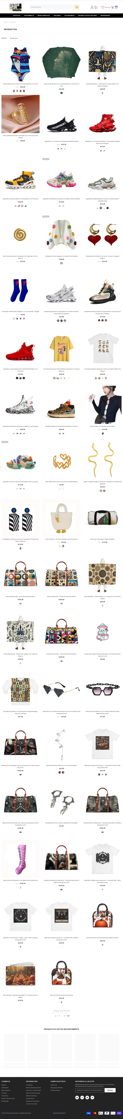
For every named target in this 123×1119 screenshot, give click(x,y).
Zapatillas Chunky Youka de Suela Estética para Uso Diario (20, 482)
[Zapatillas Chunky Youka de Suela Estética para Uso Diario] (20, 460)
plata (63, 488)
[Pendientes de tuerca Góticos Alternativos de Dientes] (61, 801)
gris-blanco (104, 150)
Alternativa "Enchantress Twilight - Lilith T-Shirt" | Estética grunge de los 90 (20, 939)
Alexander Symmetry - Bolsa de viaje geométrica (61, 654)
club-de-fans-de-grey (105, 378)
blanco (64, 148)
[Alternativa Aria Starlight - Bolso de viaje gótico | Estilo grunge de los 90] (20, 744)
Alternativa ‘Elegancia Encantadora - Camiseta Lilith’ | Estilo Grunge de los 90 (102, 881)
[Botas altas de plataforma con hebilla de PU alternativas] (20, 859)
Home (5, 22)
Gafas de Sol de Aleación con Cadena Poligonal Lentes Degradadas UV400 (102, 712)
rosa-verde (23, 318)
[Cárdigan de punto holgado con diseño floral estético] (61, 235)
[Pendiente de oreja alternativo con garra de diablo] (61, 744)
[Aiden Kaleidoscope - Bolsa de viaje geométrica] (20, 575)
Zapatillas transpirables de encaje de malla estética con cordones (20, 370)
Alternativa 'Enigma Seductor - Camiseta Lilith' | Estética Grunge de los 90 (61, 939)
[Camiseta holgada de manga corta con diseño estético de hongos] (102, 347)
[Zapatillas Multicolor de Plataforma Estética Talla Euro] (61, 405)
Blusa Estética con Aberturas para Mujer (102, 426)
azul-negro (20, 433)
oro (59, 488)
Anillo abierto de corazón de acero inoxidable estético (61, 482)
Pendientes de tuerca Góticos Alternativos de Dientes (61, 823)
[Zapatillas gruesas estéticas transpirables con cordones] (20, 177)
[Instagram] (77, 1097)
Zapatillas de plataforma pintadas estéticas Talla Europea (20, 426)
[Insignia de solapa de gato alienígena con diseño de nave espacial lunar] (102, 632)
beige (58, 320)
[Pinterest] (82, 1097)
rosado (59, 205)
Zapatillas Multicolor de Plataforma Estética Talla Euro (61, 426)
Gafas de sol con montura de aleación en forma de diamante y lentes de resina (61, 712)
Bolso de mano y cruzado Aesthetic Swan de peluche (61, 539)
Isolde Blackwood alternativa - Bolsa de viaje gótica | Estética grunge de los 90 (102, 824)
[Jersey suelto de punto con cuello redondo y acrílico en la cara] (61, 62)
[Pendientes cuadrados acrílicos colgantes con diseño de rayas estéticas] (20, 517)
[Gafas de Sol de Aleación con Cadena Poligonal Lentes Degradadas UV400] (102, 690)
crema (102, 93)
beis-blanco (97, 207)
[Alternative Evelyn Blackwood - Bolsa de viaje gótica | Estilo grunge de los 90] (20, 801)
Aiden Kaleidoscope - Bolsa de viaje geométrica (20, 596)
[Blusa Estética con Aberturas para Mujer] (102, 405)
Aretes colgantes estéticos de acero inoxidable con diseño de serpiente (102, 483)
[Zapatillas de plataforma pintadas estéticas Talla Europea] (20, 405)
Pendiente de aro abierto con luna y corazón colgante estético (102, 257)
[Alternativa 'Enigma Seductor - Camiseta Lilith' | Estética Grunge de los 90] (61, 916)
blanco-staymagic (57, 378)
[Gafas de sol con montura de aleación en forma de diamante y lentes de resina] (61, 690)
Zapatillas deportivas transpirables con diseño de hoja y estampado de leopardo (61, 312)
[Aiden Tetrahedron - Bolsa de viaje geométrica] (61, 575)
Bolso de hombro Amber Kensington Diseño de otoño (102, 938)
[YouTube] (92, 1097)
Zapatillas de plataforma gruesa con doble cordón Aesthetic (61, 199)
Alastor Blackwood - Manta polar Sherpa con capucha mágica (20, 655)
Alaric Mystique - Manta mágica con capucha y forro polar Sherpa (102, 597)
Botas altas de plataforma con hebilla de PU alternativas (20, 880)
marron (20, 603)
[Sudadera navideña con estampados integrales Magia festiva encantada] (20, 690)
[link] (14, 1064)
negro (58, 148)
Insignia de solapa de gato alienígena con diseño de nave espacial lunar (102, 655)
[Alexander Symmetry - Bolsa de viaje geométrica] (61, 632)
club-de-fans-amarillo (64, 378)
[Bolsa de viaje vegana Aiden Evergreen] (102, 517)
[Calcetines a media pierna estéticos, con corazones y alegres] (20, 290)
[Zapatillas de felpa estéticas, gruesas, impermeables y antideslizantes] (102, 177)
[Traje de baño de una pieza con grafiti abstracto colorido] (20, 62)
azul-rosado (20, 318)
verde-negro (17, 318)
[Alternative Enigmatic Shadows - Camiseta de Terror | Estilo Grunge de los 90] (102, 744)
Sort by (3, 38)
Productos (13, 22)
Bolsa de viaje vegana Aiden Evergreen (102, 539)
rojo (23, 90)
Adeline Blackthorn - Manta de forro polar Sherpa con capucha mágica (102, 85)
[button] (15, 38)
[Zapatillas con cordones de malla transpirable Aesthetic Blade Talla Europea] (102, 120)
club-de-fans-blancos (61, 378)
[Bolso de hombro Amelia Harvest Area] (61, 974)
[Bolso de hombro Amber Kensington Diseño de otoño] (102, 916)
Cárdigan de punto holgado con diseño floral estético (61, 256)
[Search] (54, 7)
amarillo (15, 205)
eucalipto (105, 774)
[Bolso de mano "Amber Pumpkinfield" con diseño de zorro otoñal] (20, 974)
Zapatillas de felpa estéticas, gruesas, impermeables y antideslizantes (102, 200)
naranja (20, 488)
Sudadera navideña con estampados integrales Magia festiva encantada (20, 712)
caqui (99, 378)
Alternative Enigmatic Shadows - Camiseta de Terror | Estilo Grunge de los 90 (102, 766)
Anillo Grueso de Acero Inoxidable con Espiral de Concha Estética (20, 257)
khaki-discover (95, 378)
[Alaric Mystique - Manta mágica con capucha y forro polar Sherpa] (102, 575)
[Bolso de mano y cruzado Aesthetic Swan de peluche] (61, 517)
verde (20, 90)
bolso (59, 546)
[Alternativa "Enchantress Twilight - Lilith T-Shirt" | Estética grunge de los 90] (20, 916)
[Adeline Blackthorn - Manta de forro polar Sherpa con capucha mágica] (102, 62)
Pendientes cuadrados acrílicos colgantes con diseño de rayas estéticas (20, 540)
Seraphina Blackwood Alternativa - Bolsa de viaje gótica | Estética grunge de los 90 (61, 881)
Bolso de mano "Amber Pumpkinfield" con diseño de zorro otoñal (20, 996)
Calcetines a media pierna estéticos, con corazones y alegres (20, 311)
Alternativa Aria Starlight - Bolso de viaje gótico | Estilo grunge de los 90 (20, 766)
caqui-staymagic (54, 378)
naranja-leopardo (59, 433)
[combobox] (52, 7)
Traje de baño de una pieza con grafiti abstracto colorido (20, 84)
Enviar (110, 1090)
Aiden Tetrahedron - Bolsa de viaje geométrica (61, 596)
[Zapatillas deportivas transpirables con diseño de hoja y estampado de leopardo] (61, 290)
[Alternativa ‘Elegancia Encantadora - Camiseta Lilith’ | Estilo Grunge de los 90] (102, 859)
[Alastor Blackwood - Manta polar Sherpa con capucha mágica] (20, 632)
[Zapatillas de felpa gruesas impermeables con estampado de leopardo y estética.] (102, 290)
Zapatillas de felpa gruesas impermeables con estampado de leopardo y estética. (102, 312)
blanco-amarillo (13, 318)
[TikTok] (87, 1097)
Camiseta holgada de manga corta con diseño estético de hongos (102, 370)
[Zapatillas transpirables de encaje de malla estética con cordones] (20, 347)
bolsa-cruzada (63, 546)
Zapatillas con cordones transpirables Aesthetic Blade (62, 141)
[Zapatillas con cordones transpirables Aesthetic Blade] (61, 120)
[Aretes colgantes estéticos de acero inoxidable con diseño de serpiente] (102, 460)
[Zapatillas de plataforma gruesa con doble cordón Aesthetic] (61, 177)
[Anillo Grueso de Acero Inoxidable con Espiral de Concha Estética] (20, 235)
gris (23, 378)
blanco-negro (100, 207)
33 (64, 1016)
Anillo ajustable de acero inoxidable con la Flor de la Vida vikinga (20, 137)
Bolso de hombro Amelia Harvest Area (61, 995)
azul (17, 90)
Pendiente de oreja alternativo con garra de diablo (61, 765)
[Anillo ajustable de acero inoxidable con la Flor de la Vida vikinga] (20, 114)
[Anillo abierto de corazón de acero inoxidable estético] (61, 460)
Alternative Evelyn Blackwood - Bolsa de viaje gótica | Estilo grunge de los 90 (20, 824)
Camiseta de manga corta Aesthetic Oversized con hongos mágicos (61, 370)
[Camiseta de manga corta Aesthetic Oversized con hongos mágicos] (61, 347)
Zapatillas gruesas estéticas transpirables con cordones (20, 199)
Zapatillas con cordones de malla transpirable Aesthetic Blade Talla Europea (102, 142)
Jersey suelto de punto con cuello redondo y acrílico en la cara (61, 85)
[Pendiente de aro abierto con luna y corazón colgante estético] (102, 235)
